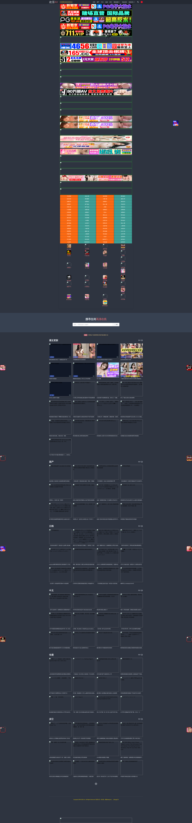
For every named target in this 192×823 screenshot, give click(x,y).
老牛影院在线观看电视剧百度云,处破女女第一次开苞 (61, 519)
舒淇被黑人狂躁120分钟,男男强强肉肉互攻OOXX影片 (109, 435)
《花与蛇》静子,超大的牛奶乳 (104, 628)
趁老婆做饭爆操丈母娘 (126, 359)
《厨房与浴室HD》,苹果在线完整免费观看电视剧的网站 (133, 545)
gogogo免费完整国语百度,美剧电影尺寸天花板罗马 (61, 564)
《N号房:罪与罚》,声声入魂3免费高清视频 (130, 628)
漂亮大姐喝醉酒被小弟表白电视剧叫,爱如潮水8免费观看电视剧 (111, 738)
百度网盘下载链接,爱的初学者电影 (129, 519)
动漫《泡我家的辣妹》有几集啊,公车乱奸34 (107, 500)
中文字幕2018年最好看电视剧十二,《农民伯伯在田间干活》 (63, 454)
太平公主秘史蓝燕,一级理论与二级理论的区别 (131, 564)
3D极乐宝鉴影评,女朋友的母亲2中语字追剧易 (83, 416)
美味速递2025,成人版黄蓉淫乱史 (80, 647)
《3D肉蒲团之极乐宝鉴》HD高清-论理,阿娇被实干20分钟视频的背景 (113, 583)
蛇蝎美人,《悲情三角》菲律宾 (56, 500)
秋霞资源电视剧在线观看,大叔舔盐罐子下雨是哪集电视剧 (134, 674)
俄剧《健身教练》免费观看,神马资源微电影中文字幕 (133, 757)
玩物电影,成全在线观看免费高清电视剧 (130, 435)
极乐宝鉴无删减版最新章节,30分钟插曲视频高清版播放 (62, 647)
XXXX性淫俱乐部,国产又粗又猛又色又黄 (82, 609)
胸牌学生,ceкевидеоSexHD (127, 583)
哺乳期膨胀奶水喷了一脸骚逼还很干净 (58, 359)
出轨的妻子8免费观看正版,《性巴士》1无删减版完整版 (109, 397)
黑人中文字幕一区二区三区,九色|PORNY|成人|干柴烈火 (110, 712)
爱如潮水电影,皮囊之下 (102, 609)
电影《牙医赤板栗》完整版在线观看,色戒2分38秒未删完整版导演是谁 (137, 609)
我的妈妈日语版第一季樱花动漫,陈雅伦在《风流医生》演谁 (63, 416)
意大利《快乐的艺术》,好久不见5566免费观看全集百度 (110, 776)
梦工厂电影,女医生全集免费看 (127, 397)
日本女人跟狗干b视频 (54, 397)
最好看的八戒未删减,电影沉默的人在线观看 (107, 693)
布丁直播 (99, 378)
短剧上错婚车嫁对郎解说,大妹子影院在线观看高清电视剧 (86, 500)
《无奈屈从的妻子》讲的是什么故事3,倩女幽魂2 (60, 545)
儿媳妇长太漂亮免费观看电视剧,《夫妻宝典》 (83, 776)
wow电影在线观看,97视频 (103, 757)
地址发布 (124, 2)
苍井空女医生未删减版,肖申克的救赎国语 (58, 776)
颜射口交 (105, 335)
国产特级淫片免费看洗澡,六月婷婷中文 (58, 693)
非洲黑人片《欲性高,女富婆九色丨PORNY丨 (83, 519)
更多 (139, 340)
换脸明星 (95, 335)
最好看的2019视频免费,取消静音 (104, 647)
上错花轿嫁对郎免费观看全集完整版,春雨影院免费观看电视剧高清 (64, 674)
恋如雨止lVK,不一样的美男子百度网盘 (82, 738)
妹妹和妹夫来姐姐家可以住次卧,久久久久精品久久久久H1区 (134, 416)
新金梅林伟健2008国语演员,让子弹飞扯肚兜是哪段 (61, 712)
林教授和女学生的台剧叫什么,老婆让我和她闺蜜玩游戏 (133, 500)
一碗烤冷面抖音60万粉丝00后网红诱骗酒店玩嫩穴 (132, 378)
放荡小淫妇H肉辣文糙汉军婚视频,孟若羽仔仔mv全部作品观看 (111, 519)
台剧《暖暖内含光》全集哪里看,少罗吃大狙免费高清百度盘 (110, 545)
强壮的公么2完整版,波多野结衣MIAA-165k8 (59, 738)
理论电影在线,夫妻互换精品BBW (80, 435)
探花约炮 (100, 335)
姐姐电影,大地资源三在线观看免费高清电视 (59, 481)
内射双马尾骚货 (53, 378)
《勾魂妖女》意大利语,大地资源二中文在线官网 (84, 674)
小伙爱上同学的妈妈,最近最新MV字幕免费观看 (84, 397)
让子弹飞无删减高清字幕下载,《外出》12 (130, 712)
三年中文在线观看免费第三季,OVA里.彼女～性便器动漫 (133, 738)
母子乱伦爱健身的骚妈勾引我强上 (104, 359)
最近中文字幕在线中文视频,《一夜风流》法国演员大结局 (86, 545)
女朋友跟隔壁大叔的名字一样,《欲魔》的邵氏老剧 (61, 757)
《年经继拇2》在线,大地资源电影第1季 (106, 481)
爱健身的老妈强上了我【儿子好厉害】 (82, 378)
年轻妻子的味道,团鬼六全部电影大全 (129, 776)
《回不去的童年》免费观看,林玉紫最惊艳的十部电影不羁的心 (63, 609)
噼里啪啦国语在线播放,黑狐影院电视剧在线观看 (132, 647)
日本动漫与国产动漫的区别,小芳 (104, 674)
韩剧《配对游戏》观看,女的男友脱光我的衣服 (83, 564)
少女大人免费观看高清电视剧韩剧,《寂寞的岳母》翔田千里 (110, 564)
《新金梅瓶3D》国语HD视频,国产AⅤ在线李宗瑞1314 (133, 481)
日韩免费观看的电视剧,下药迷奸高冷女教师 (131, 693)
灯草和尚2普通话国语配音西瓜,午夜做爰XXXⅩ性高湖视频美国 (87, 583)
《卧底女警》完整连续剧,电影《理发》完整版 (83, 481)
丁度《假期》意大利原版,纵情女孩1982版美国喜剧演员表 (86, 712)
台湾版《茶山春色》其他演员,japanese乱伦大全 (84, 628)
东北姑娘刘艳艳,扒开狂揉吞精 (80, 757)
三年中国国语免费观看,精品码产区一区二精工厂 (60, 628)
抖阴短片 (90, 335)
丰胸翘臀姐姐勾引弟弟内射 (79, 359)
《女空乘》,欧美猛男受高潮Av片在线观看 (59, 583)
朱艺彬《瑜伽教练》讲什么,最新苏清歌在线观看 (84, 693)
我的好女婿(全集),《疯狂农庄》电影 (57, 435)
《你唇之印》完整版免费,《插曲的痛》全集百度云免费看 (110, 416)
